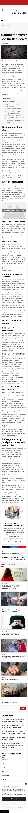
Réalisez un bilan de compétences (14, 115)
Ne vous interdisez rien (9, 101)
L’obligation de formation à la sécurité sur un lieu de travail (14, 646)
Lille (3, 763)
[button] (25, 784)
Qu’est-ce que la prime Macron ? (11, 552)
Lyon (3, 767)
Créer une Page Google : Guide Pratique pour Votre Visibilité (13, 738)
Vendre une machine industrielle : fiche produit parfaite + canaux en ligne (13, 726)
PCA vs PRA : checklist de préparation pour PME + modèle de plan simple (13, 720)
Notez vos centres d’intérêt (13, 104)
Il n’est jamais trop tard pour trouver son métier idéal (14, 118)
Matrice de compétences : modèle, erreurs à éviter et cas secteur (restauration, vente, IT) (14, 575)
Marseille (4, 771)
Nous (8, 530)
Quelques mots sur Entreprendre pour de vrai (15, 121)
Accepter (14, 798)
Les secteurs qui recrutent (14, 669)
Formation (3, 31)
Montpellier (5, 775)
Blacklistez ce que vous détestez (14, 108)
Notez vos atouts (10, 106)
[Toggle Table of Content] (22, 99)
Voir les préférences (14, 807)
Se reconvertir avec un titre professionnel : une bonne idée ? (14, 623)
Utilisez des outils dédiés (10, 110)
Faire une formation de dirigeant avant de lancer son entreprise (14, 599)
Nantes (4, 779)
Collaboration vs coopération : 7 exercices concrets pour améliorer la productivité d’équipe (12, 745)
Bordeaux (5, 759)
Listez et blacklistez (8, 103)
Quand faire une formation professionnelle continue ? (14, 690)
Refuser (14, 803)
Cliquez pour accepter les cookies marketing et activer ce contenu (14, 211)
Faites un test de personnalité (13, 111)
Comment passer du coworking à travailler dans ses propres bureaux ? (14, 557)
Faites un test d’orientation (13, 113)
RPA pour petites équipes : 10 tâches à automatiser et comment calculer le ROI (13, 732)
